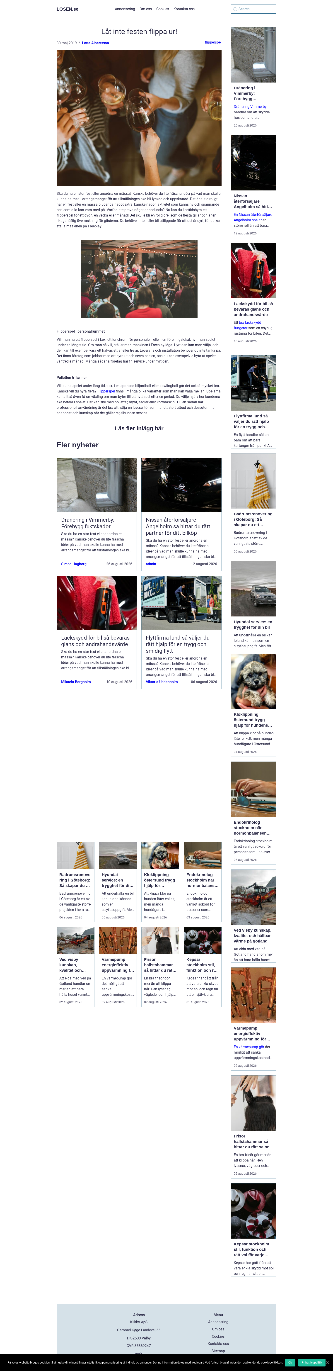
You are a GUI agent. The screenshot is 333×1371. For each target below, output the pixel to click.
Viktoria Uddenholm (162, 682)
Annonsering (125, 9)
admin (151, 564)
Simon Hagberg (74, 564)
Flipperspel (106, 391)
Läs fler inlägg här (139, 428)
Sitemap (218, 1351)
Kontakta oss (184, 9)
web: (139, 1354)
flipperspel (213, 42)
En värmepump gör (249, 1047)
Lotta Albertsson (95, 43)
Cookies (162, 9)
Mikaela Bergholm (76, 682)
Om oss (146, 9)
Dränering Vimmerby (250, 107)
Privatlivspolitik (312, 1362)
